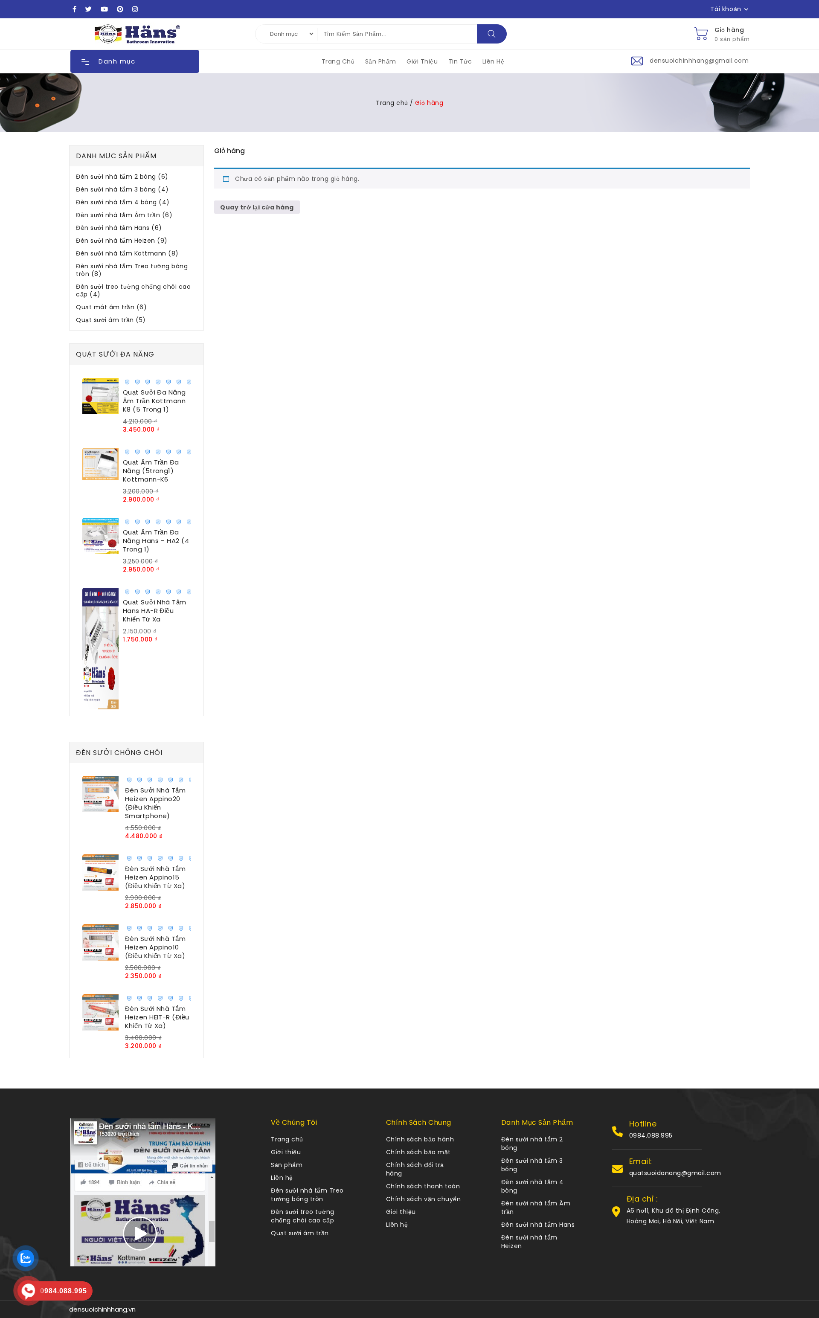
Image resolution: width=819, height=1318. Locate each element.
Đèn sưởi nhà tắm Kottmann (127, 254)
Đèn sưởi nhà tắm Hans (119, 228)
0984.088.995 (651, 1135)
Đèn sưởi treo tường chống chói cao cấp (133, 291)
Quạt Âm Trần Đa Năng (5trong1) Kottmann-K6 (151, 471)
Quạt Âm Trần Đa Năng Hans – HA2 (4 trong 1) (156, 541)
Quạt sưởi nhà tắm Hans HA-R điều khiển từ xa (154, 611)
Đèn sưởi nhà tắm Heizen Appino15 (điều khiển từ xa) (155, 877)
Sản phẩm (380, 61)
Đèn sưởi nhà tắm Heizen (122, 241)
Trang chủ (338, 61)
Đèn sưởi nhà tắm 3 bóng (122, 190)
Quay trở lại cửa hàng (257, 207)
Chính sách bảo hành (420, 1139)
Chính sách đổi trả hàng (415, 1169)
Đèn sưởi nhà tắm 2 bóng (122, 177)
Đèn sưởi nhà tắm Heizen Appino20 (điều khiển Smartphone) (155, 803)
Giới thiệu (422, 61)
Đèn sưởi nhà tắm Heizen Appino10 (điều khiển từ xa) (155, 947)
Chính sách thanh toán (423, 1186)
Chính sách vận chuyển (423, 1199)
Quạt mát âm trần (111, 307)
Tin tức (460, 61)
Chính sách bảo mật (418, 1152)
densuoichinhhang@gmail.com (699, 60)
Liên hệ (493, 61)
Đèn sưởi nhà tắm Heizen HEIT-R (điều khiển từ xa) (157, 1017)
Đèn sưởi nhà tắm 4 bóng (123, 202)
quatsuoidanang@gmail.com (675, 1173)
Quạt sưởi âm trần (111, 320)
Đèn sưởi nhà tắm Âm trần (124, 215)
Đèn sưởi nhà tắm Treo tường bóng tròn (132, 270)
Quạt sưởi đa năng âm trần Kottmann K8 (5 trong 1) (154, 401)
